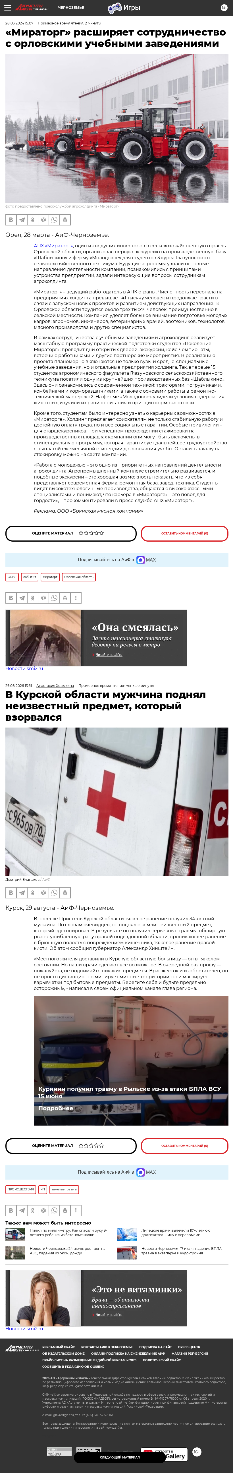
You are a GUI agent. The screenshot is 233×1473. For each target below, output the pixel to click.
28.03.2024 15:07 (19, 23)
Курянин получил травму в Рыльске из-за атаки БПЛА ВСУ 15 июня (129, 1092)
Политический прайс (162, 1360)
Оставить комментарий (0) (184, 533)
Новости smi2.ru (24, 668)
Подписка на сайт (155, 1347)
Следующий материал (120, 1457)
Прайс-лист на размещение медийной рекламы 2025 (89, 1360)
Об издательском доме (63, 1354)
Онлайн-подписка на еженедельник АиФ (128, 1354)
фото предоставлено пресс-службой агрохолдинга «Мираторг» (62, 206)
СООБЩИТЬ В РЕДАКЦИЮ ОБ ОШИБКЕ (73, 1367)
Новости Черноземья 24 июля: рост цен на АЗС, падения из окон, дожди (67, 1250)
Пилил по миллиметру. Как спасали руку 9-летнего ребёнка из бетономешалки (68, 1232)
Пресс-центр (189, 1347)
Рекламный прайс (58, 1347)
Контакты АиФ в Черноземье (107, 1347)
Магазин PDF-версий (190, 1354)
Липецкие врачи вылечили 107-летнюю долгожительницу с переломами (176, 1232)
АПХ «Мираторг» (53, 245)
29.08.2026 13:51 (18, 685)
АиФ (46, 879)
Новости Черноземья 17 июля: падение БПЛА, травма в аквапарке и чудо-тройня (182, 1250)
